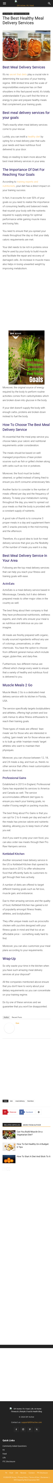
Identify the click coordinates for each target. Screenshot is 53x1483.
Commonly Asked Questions (15, 1446)
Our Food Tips (7, 14)
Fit (4, 1450)
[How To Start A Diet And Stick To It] (9, 1159)
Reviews (23, 1473)
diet (11, 1101)
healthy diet (34, 136)
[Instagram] (23, 1429)
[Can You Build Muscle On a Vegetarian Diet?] (9, 1134)
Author (6, 1017)
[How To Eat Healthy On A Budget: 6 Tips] (9, 1147)
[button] (4, 3)
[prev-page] (4, 1169)
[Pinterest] (30, 1429)
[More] (39, 1112)
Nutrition (30, 1101)
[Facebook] (16, 1429)
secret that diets (18, 74)
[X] (36, 1429)
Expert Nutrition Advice (21, 14)
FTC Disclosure (9, 1461)
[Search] (49, 3)
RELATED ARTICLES (12, 1125)
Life (4, 1457)
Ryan (17, 1023)
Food (5, 1453)
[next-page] (8, 1169)
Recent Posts (17, 1017)
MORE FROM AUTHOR (32, 1125)
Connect (32, 1473)
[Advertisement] (26, 300)
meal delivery (20, 1101)
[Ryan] (9, 1028)
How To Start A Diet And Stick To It (33, 1156)
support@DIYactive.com (31, 1422)
